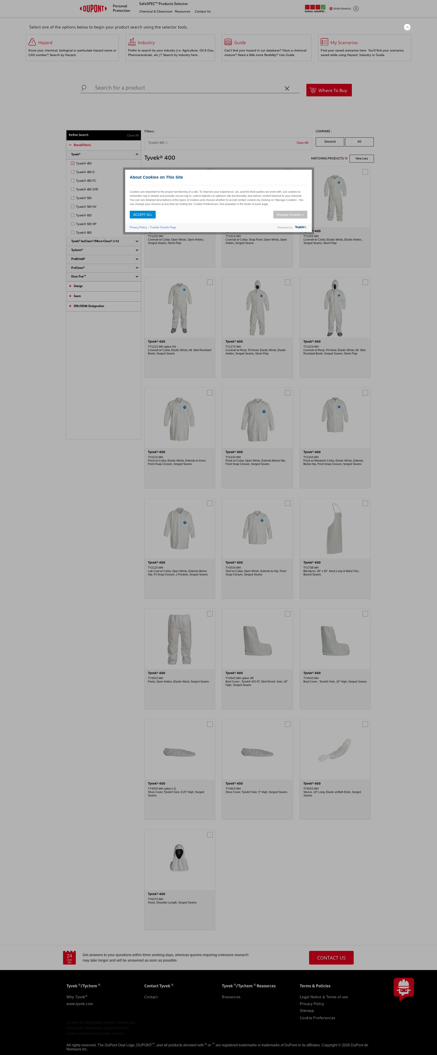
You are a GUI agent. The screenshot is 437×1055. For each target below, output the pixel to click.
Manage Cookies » (290, 214)
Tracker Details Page (163, 227)
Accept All (142, 214)
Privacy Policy (138, 227)
